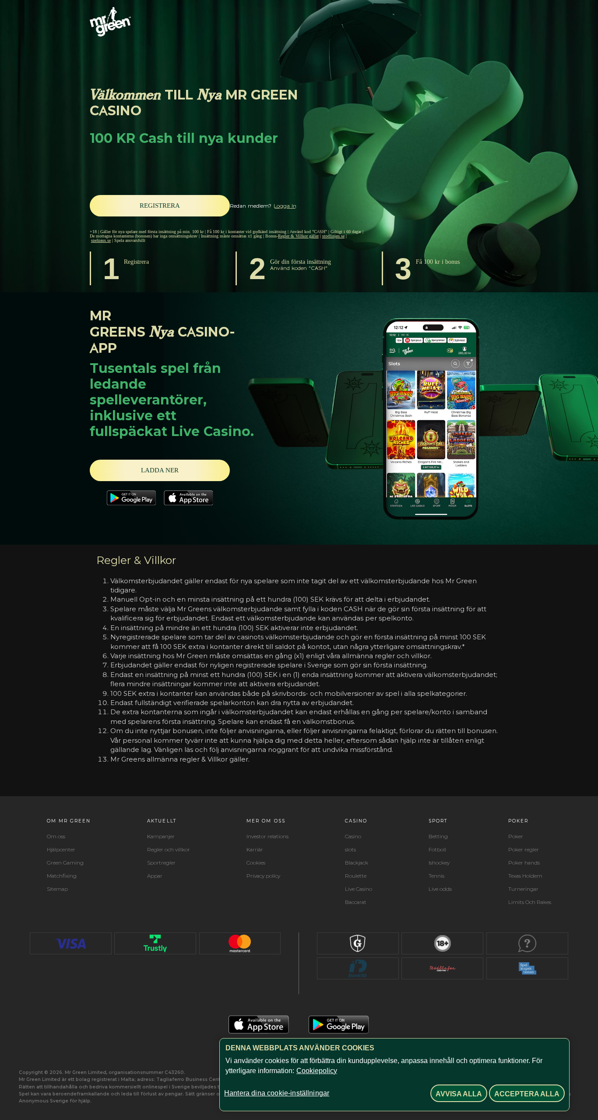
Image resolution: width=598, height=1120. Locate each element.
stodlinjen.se (333, 236)
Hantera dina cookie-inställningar (276, 1093)
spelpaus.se (101, 240)
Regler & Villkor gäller (298, 236)
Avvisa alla (459, 1094)
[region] (394, 1074)
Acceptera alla (526, 1094)
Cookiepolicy (316, 1070)
